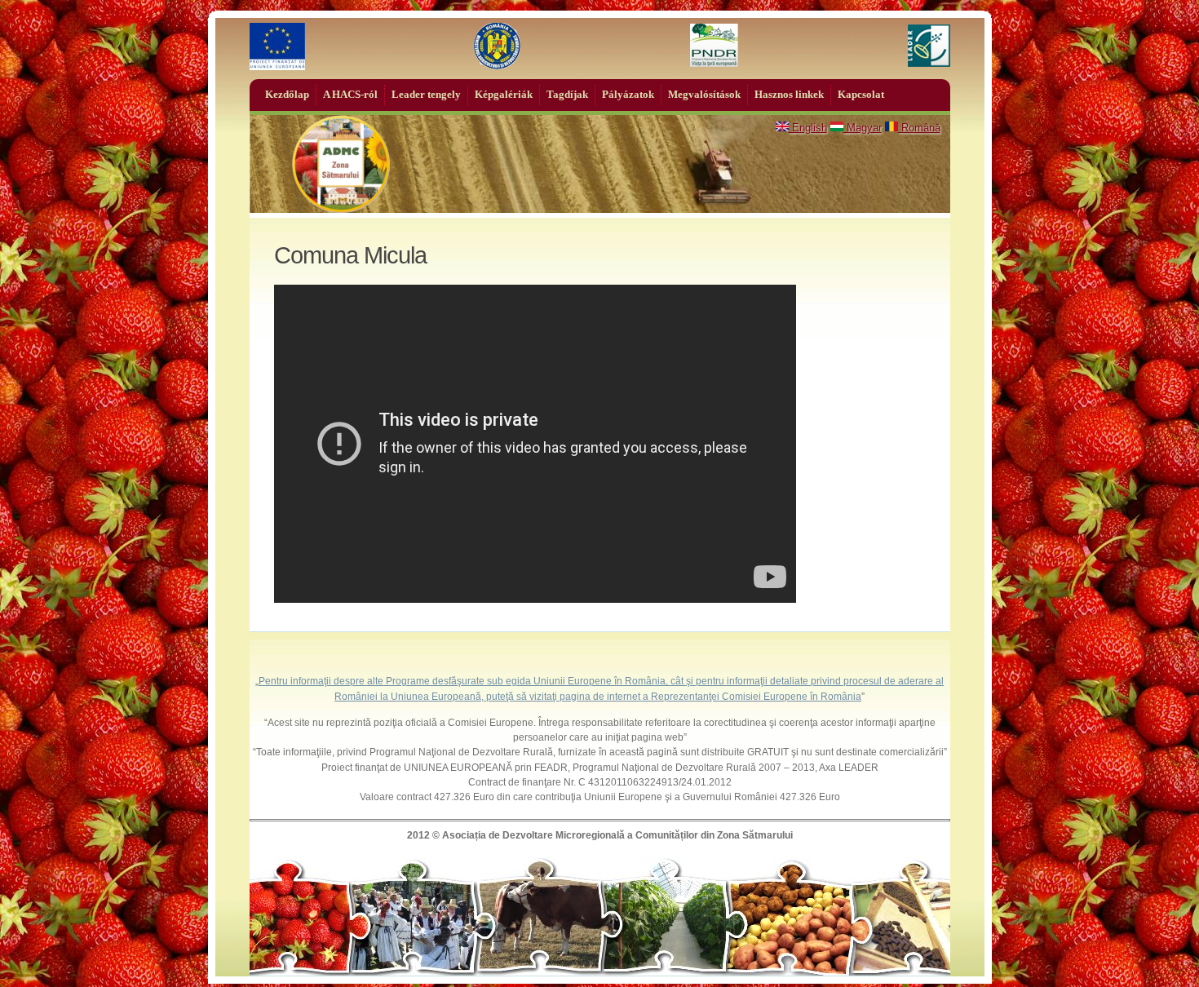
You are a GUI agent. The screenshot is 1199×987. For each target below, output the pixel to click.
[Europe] (277, 46)
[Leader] (929, 46)
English (808, 128)
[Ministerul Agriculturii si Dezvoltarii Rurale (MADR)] (497, 46)
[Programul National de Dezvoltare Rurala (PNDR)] (714, 46)
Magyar (862, 128)
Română (919, 128)
